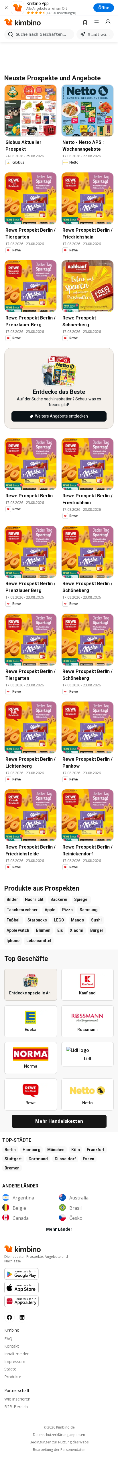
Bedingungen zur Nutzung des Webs (59, 1442)
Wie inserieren (17, 1399)
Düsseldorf (65, 1159)
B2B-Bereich (16, 1406)
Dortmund (38, 1159)
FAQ (8, 1338)
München (55, 1149)
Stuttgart (13, 1159)
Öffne (103, 7)
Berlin (10, 1149)
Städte (10, 1369)
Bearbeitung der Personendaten (59, 1449)
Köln (75, 1149)
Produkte (12, 1376)
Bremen (12, 1168)
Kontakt (11, 1346)
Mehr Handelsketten (59, 1121)
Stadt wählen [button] (99, 34)
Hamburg (31, 1149)
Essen (88, 1159)
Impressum (14, 1361)
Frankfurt (96, 1149)
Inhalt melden (17, 1353)
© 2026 (59, 1427)
